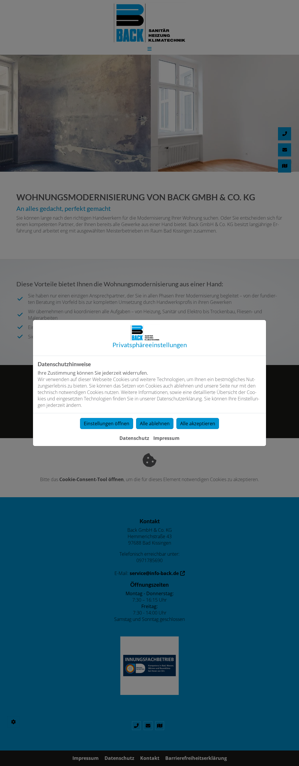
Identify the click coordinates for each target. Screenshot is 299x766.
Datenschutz (134, 438)
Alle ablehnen (155, 423)
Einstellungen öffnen (106, 423)
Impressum (166, 438)
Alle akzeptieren (197, 423)
